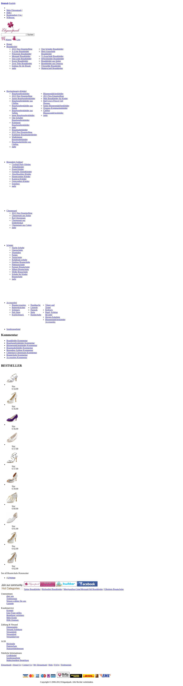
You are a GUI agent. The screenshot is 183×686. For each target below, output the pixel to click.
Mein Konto (11, 618)
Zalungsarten (11, 627)
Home (9, 44)
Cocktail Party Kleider (21, 164)
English (12, 3)
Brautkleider (11, 46)
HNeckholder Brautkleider (52, 59)
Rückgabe (10, 644)
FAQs (56, 665)
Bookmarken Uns (14, 15)
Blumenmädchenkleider (53, 94)
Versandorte (11, 632)
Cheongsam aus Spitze (21, 215)
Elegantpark (6, 665)
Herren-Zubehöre (52, 317)
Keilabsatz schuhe (19, 260)
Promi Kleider (18, 169)
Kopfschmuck (18, 315)
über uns (10, 596)
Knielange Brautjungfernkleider (20, 123)
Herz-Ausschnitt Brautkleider (48, 52)
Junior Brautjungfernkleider (23, 98)
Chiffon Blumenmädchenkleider (53, 111)
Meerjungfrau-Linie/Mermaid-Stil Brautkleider (83, 589)
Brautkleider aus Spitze (51, 61)
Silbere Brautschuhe (20, 269)
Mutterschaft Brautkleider (52, 68)
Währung (10, 17)
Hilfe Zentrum (12, 620)
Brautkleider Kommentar (16, 340)
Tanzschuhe (17, 257)
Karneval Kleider (19, 179)
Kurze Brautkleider (20, 61)
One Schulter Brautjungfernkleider (20, 119)
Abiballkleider (18, 167)
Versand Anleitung (14, 629)
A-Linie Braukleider (20, 51)
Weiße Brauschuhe (20, 272)
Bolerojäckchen (18, 307)
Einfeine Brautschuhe (21, 262)
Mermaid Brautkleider (21, 56)
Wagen (8, 39)
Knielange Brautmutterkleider (24, 135)
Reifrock (49, 310)
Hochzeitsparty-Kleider (16, 91)
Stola (33, 312)
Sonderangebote (13, 329)
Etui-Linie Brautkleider (21, 59)
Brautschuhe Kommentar (17, 355)
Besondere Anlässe (14, 162)
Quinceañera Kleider (20, 181)
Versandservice (12, 637)
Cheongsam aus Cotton (21, 225)
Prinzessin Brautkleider (21, 54)
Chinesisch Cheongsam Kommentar (21, 353)
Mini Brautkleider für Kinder (55, 98)
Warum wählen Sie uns (16, 601)
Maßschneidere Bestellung (17, 660)
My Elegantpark (40, 665)
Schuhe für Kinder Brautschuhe (19, 275)
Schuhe (9, 245)
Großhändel (11, 655)
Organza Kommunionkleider (55, 108)
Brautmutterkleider (20, 130)
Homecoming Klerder (21, 176)
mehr (14, 68)
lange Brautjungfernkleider (23, 115)
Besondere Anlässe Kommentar (19, 350)
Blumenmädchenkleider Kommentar (21, 345)
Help (50, 665)
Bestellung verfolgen (15, 615)
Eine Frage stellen (14, 613)
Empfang (16, 184)
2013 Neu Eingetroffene (22, 49)
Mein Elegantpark (14, 10)
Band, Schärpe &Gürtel (51, 313)
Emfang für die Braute (21, 66)
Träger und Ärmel (50, 306)
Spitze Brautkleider (32, 589)
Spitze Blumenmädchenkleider (56, 106)
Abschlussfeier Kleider (21, 174)
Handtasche (35, 305)
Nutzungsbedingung (15, 648)
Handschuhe (36, 315)
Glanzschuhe (17, 250)
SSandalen (16, 252)
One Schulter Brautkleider (52, 49)
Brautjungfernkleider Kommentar (20, 343)
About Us (17, 665)
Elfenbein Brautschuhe (114, 589)
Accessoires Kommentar (16, 357)
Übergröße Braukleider (51, 66)
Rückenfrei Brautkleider (52, 589)
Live (18, 39)
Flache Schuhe (18, 248)
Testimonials (11, 599)
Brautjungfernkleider (20, 94)
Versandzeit (11, 634)
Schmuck (16, 310)
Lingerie (34, 307)
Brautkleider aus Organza (52, 63)
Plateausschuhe (18, 264)
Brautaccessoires (19, 305)
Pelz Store (16, 312)
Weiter (12, 578)
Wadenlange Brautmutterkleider (20, 138)
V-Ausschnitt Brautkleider (52, 56)
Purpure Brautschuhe (21, 267)
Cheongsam (11, 211)
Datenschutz (11, 646)
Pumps (15, 255)
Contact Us (27, 665)
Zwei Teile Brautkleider (22, 63)
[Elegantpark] (10, 32)
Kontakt (9, 610)
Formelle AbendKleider (22, 172)
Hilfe (8, 13)
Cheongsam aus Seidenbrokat (18, 221)
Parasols (34, 310)
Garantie (10, 603)
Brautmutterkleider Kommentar (19, 348)
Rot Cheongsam (18, 218)
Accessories (11, 303)
